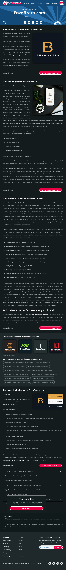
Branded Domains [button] (29, 3)
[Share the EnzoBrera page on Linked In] (37, 22)
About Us (22, 543)
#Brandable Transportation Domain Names (17, 382)
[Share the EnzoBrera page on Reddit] (41, 22)
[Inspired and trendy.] (10, 346)
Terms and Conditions (35, 504)
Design (5, 553)
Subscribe (58, 547)
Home (21, 540)
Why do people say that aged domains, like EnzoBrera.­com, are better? (27, 476)
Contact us (12, 65)
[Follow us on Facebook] (49, 563)
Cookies (21, 556)
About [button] (48, 3)
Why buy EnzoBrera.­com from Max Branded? (19, 471)
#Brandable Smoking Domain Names (43, 378)
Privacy (21, 553)
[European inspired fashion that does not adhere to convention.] (25, 346)
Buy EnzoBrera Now (46, 73)
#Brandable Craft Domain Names (14, 362)
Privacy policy (23, 504)
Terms (21, 550)
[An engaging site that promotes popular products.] (40, 346)
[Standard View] (4, 22)
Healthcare (6, 543)
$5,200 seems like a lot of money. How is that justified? (22, 490)
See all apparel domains (9, 355)
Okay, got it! (26, 508)
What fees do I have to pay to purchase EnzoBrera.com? (23, 485)
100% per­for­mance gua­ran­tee (17, 55)
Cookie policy (15, 504)
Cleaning (6, 547)
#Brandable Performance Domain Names (16, 374)
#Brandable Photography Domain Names (44, 374)
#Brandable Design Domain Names (37, 362)
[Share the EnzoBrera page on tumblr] (33, 22)
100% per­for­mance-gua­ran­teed (17, 460)
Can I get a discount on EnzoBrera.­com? (17, 494)
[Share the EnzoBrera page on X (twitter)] (29, 22)
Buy (61, 3)
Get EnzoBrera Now (46, 465)
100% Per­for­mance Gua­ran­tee (40, 314)
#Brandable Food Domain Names (14, 366)
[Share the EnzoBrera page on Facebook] (25, 22)
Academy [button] (40, 3)
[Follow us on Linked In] (61, 563)
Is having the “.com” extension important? (18, 481)
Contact (54, 3)
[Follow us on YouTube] (57, 563)
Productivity (7, 550)
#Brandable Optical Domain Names (37, 366)
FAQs (20, 547)
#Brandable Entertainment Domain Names (39, 370)
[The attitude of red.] (56, 346)
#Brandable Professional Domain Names (16, 378)
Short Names (7, 540)
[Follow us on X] (53, 563)
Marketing (6, 556)
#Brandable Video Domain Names (43, 382)
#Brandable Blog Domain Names (14, 370)
